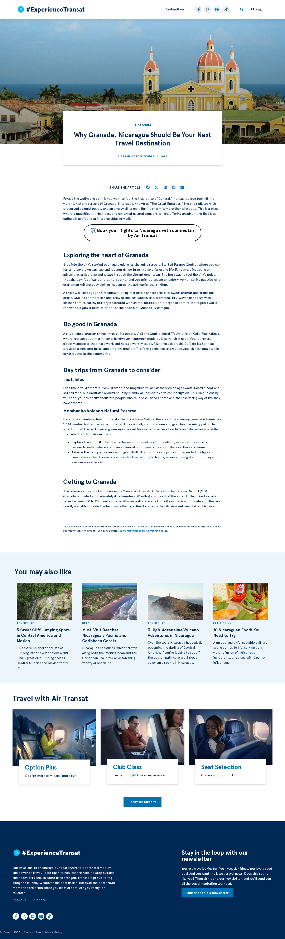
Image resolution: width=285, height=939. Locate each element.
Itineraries (142, 124)
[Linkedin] (41, 916)
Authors (39, 900)
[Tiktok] (226, 9)
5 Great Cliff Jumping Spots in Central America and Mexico (43, 635)
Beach (87, 623)
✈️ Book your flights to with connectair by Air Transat (142, 232)
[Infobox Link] (54, 772)
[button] (174, 9)
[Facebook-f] (198, 9)
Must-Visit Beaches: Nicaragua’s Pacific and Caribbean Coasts (104, 635)
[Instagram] (208, 9)
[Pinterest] (217, 9)
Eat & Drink (222, 623)
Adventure (25, 623)
